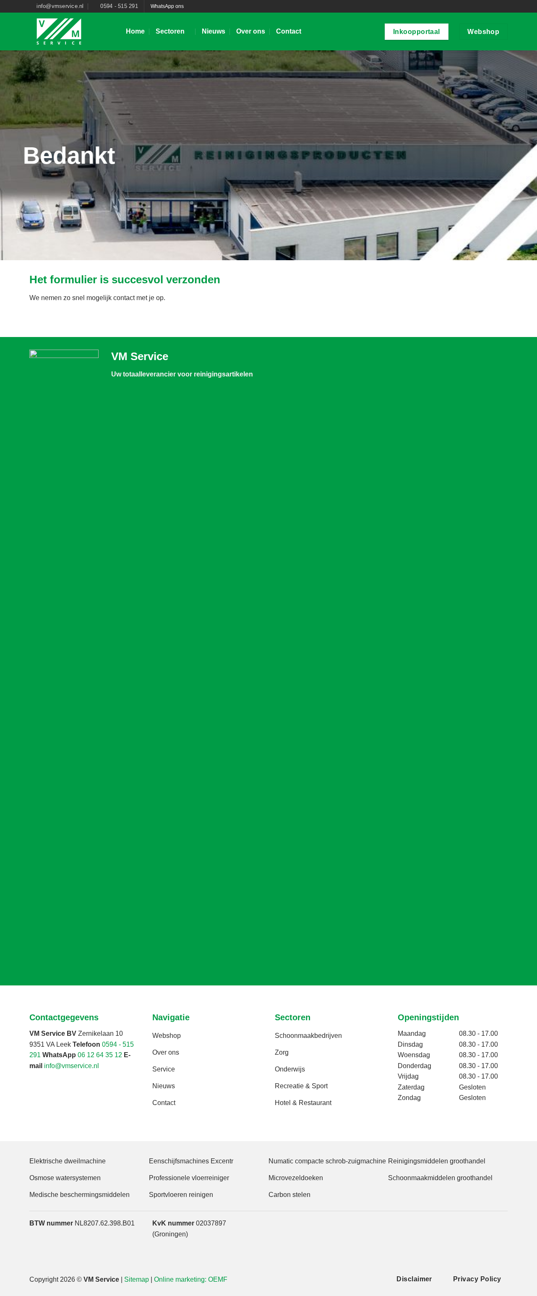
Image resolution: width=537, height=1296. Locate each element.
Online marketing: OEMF (190, 1279)
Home (135, 31)
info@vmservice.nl (71, 1065)
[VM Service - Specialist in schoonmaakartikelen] (71, 31)
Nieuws (213, 31)
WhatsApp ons (167, 6)
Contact (288, 31)
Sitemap (136, 1279)
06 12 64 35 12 (100, 1054)
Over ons (250, 31)
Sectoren (170, 31)
